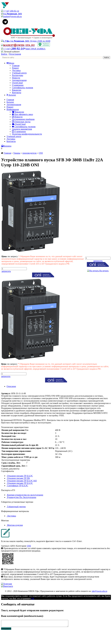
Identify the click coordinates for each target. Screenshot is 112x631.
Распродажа (17, 75)
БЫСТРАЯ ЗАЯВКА (35, 49)
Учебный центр (19, 73)
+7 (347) (13, 49)
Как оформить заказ (23, 114)
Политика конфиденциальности (27, 134)
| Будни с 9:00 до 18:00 (26, 41)
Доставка (16, 70)
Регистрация (15, 54)
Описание (11, 386)
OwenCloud (17, 83)
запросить (6, 271)
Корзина (7, 146)
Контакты (16, 92)
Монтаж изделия (15, 525)
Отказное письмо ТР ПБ (18, 478)
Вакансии (16, 90)
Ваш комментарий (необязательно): (22, 616)
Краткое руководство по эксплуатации (25, 495)
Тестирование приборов (23, 119)
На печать (104, 271)
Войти (4, 54)
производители (29, 153)
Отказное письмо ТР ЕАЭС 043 (22, 481)
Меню (11, 63)
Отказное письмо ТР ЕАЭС (20, 476)
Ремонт (15, 68)
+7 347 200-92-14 (11, 11)
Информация (13, 109)
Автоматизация (19, 80)
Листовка (11, 516)
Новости (16, 78)
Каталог (12, 95)
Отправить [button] (6, 628)
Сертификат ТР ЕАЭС (17, 485)
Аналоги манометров (22, 129)
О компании (17, 85)
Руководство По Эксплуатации (21, 497)
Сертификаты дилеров (22, 87)
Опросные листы (22, 122)
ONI (41, 153)
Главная (15, 65)
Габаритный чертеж (16, 506)
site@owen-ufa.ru (99, 591)
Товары (16, 153)
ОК (32, 598)
